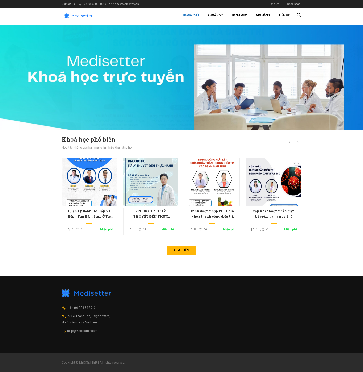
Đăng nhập (293, 3)
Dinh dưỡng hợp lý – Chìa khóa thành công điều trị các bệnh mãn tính (212, 214)
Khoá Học (215, 15)
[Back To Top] (354, 364)
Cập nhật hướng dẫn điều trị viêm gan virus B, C (274, 213)
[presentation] (290, 142)
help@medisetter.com (126, 3)
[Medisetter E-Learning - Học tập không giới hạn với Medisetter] (78, 15)
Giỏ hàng (263, 15)
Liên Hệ (284, 15)
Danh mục (239, 15)
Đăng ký (274, 3)
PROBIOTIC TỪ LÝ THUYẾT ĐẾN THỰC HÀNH (150, 214)
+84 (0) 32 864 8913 (94, 3)
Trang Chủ (191, 15)
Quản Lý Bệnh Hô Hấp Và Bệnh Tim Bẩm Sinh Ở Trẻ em (89, 214)
